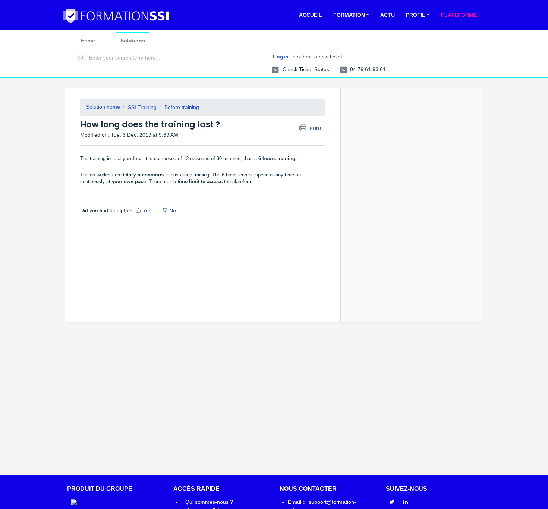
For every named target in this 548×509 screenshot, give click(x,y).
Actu (387, 15)
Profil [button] (415, 15)
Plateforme (459, 15)
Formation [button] (349, 15)
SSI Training (142, 107)
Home (88, 41)
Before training (181, 107)
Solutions (132, 41)
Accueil (310, 15)
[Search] (81, 58)
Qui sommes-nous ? (209, 502)
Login (281, 57)
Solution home (103, 107)
